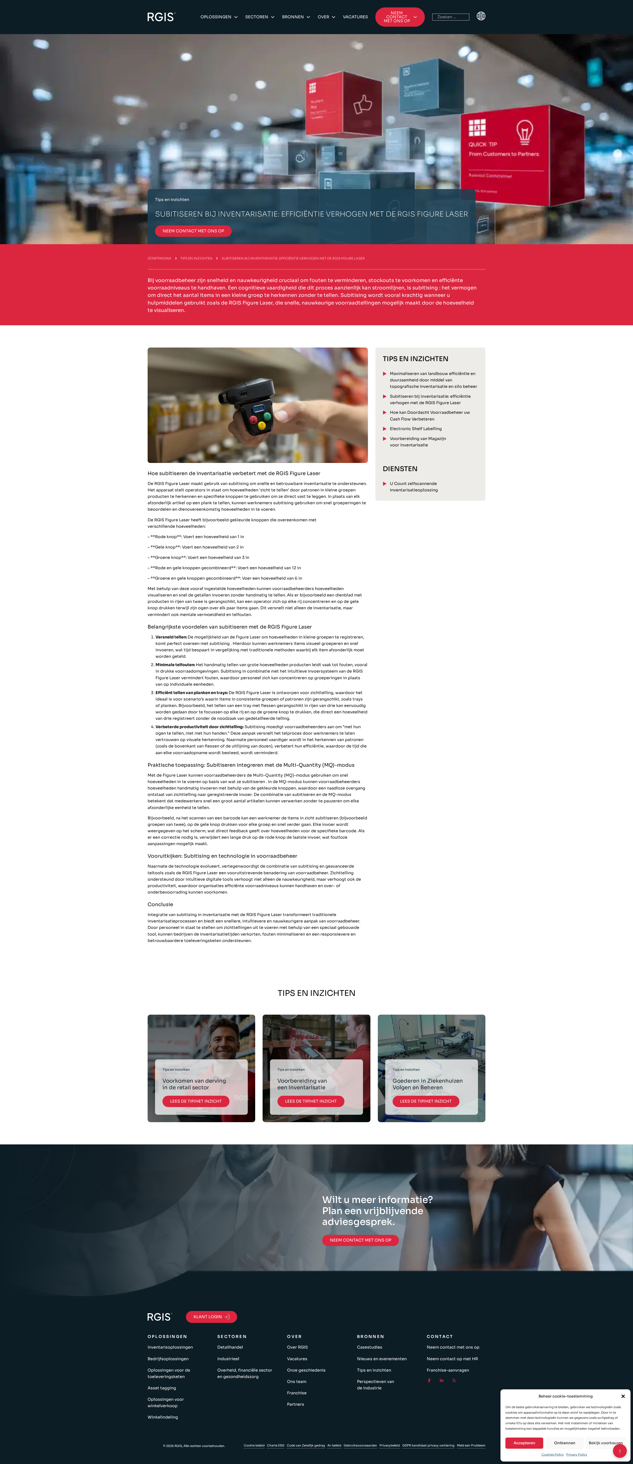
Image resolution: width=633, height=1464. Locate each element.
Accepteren (524, 1443)
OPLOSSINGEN (216, 17)
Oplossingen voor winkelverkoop (166, 1402)
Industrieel (228, 1358)
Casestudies (369, 1347)
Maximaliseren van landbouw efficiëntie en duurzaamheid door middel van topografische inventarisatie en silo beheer (433, 380)
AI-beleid (334, 1445)
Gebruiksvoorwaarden (360, 1445)
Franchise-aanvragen (448, 1370)
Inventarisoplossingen (170, 1347)
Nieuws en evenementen (382, 1358)
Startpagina (159, 258)
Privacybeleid (390, 1445)
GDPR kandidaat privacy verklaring (428, 1445)
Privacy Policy (576, 1454)
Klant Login (208, 1316)
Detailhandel (230, 1347)
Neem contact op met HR (452, 1358)
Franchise (297, 1393)
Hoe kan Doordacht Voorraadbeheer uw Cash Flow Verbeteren (430, 415)
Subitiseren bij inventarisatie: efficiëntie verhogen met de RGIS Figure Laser (430, 399)
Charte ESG (275, 1445)
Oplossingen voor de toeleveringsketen (169, 1373)
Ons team (296, 1381)
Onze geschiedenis (306, 1370)
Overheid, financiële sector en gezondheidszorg (244, 1373)
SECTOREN (256, 17)
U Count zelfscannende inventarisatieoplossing (414, 487)
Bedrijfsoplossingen (168, 1358)
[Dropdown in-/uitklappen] (236, 17)
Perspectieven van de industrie (375, 1385)
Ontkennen (564, 1443)
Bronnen (293, 17)
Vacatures (355, 17)
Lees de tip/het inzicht (196, 1101)
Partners (295, 1404)
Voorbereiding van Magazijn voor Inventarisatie (418, 442)
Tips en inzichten (196, 258)
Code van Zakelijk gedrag (306, 1445)
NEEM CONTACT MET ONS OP (193, 231)
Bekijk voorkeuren (606, 1443)
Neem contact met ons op (453, 1347)
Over (323, 17)
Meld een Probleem (471, 1445)
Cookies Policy (553, 1454)
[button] (623, 1396)
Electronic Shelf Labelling (416, 428)
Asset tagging (162, 1388)
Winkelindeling (163, 1417)
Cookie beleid (254, 1445)
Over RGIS (297, 1347)
